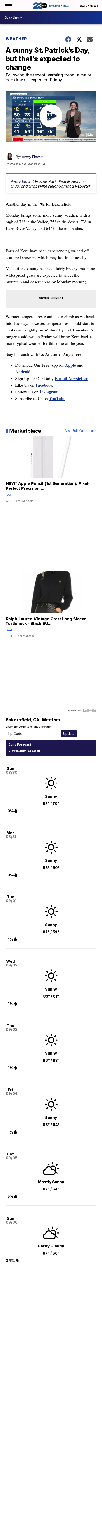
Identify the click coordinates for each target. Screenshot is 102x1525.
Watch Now (88, 5)
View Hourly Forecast (24, 750)
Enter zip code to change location (29, 726)
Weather (16, 38)
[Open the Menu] (8, 5)
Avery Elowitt (32, 156)
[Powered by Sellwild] (89, 710)
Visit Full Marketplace (80, 430)
